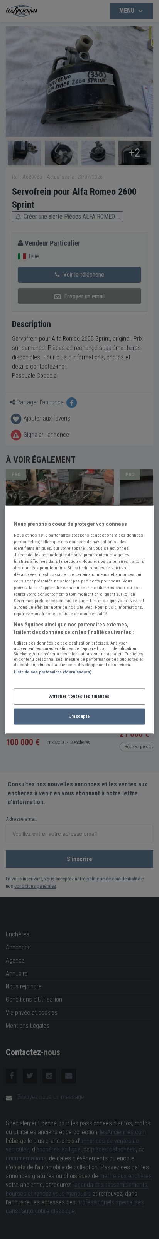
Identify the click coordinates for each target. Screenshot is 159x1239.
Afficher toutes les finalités (79, 696)
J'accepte (79, 716)
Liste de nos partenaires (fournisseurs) (52, 671)
